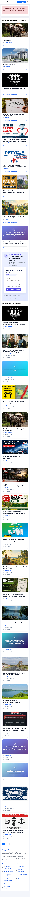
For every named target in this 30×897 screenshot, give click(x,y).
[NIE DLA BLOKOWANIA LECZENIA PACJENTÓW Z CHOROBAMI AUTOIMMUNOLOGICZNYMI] (15, 135)
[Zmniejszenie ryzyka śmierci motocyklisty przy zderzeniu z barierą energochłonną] (15, 84)
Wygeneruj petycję (14, 289)
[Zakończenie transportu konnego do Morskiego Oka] (15, 35)
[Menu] (27, 2)
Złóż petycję (21, 2)
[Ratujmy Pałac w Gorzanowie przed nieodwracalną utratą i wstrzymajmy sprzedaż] (15, 186)
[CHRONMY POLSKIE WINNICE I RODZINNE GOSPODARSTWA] (15, 110)
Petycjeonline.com (7, 2)
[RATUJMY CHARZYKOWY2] (15, 59)
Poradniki (5, 864)
